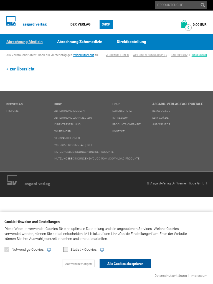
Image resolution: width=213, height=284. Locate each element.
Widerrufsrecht (83, 55)
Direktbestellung (131, 42)
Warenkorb (199, 55)
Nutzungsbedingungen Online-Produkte (84, 151)
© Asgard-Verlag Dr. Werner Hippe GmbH (177, 183)
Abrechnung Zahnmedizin (79, 42)
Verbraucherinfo (117, 55)
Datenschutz (179, 55)
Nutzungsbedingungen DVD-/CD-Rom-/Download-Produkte (97, 158)
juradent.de (161, 124)
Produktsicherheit (126, 124)
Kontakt (118, 131)
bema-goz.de (161, 110)
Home (116, 104)
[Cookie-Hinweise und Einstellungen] (49, 249)
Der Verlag (80, 24)
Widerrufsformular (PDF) (150, 55)
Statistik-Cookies (83, 249)
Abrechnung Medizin (24, 42)
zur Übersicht (22, 69)
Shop (106, 24)
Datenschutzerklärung (170, 276)
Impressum (199, 276)
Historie (12, 110)
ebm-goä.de (160, 117)
